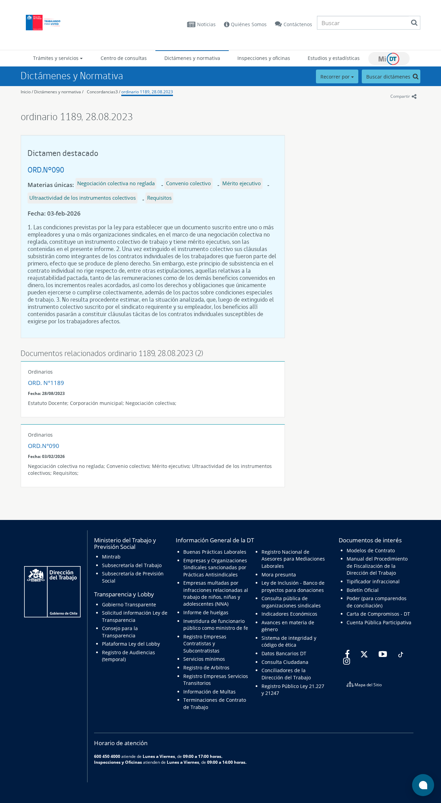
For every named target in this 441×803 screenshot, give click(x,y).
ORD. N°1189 (46, 383)
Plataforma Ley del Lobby (131, 643)
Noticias (206, 24)
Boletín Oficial (363, 590)
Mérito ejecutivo (241, 183)
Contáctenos (298, 24)
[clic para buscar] (414, 23)
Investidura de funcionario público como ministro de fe (215, 624)
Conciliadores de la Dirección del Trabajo (286, 673)
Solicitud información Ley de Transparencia (134, 616)
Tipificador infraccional (373, 581)
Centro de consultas (124, 58)
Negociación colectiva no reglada (116, 183)
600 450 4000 (107, 756)
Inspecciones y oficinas (263, 58)
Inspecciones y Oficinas (118, 762)
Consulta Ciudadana (284, 662)
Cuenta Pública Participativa (379, 622)
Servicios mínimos (204, 659)
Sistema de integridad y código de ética (288, 641)
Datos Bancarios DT (283, 653)
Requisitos (159, 197)
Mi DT (389, 58)
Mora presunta (278, 574)
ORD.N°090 (46, 169)
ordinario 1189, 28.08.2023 (147, 92)
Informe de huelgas (205, 612)
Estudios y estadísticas (334, 58)
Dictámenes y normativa (192, 58)
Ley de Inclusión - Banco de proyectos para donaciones (293, 586)
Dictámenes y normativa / (58, 92)
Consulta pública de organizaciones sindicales (291, 601)
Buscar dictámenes (389, 76)
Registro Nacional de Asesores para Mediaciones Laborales (293, 559)
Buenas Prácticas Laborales (214, 552)
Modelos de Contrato (371, 550)
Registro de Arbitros (206, 667)
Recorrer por (335, 76)
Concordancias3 (102, 92)
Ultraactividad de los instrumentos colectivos (82, 197)
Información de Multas (209, 691)
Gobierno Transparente (129, 604)
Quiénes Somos (248, 24)
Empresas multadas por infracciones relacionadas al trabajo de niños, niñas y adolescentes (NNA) (215, 593)
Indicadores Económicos (289, 614)
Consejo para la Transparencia (120, 631)
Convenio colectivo (188, 183)
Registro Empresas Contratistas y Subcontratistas (204, 643)
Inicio (26, 92)
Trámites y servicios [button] (56, 58)
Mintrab (111, 556)
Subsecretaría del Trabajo (132, 565)
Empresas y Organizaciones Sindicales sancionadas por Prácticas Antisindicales (215, 567)
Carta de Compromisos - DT (378, 614)
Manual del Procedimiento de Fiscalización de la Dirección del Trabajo (377, 565)
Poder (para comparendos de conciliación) (377, 601)
